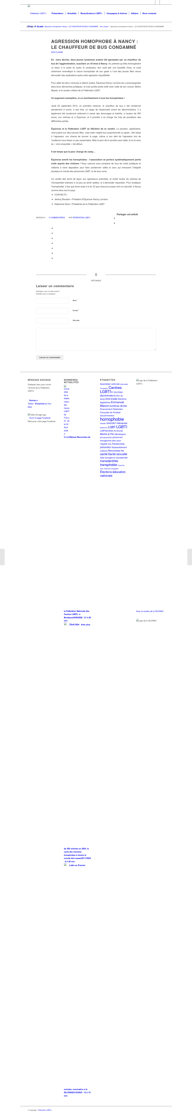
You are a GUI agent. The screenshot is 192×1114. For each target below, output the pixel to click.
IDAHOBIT (111, 423)
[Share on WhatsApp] (55, 228)
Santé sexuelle (117, 454)
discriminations (108, 395)
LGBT (112, 427)
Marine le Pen (107, 434)
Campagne (104, 388)
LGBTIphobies (106, 430)
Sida (102, 457)
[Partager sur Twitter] (117, 223)
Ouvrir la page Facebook (40, 417)
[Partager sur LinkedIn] (55, 238)
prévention (105, 447)
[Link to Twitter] (153, 2)
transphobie (108, 464)
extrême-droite (118, 406)
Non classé (57, 52)
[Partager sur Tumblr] (55, 243)
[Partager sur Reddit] (55, 253)
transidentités (109, 460)
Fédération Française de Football (111, 411)
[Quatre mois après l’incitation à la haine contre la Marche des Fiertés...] (2, 557)
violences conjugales (111, 468)
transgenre (110, 457)
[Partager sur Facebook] (117, 218)
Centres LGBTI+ (111, 389)
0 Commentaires (57, 217)
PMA (109, 444)
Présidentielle (118, 443)
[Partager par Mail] (55, 258)
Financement (106, 409)
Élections (106, 472)
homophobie (112, 419)
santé (103, 454)
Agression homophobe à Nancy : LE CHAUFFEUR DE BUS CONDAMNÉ (94, 44)
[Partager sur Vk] (55, 248)
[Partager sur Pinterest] (55, 233)
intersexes (122, 423)
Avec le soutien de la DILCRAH (149, 611)
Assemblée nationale (110, 383)
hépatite (103, 423)
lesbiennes (104, 427)
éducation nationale (113, 473)
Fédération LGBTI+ (82, 217)
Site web (76, 320)
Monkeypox (120, 434)
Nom (75, 300)
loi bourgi (118, 430)
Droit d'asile (111, 398)
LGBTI (121, 426)
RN (122, 450)
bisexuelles (124, 384)
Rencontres (114, 450)
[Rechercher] (161, 13)
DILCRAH (118, 392)
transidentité (122, 457)
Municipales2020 (106, 437)
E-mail (76, 310)
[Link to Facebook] (157, 2)
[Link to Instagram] (162, 2)
